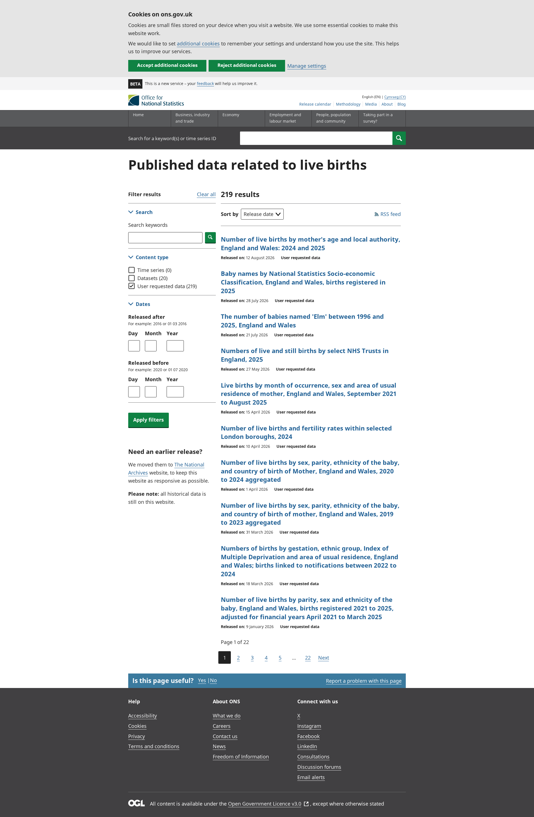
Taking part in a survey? (378, 117)
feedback (205, 83)
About (387, 104)
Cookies (137, 726)
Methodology (348, 104)
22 (308, 657)
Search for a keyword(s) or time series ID (172, 138)
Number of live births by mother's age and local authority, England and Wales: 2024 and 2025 (310, 243)
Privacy (136, 736)
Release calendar (315, 104)
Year (172, 333)
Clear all (206, 194)
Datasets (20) (152, 278)
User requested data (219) (167, 286)
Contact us (225, 736)
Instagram (309, 726)
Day (133, 333)
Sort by (229, 214)
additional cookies (198, 43)
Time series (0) (154, 270)
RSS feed (390, 214)
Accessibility (142, 715)
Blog (401, 104)
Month (153, 333)
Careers (222, 726)
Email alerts (311, 777)
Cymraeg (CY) (395, 96)
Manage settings (306, 65)
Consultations (313, 756)
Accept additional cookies (167, 65)
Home (138, 114)
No (213, 680)
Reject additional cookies (246, 65)
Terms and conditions (153, 746)
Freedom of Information (241, 756)
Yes (202, 680)
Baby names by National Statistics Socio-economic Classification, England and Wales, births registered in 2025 (303, 282)
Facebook (308, 736)
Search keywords (148, 225)
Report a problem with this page (364, 680)
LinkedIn (307, 746)
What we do (227, 715)
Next (323, 657)
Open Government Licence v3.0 (264, 803)
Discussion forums (319, 766)
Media (371, 104)
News (219, 746)
